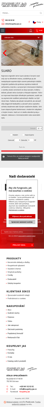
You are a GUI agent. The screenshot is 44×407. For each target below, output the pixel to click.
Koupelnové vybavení (16, 265)
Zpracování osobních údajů (18, 295)
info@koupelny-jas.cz (13, 24)
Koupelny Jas (24, 391)
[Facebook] (29, 22)
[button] (21, 63)
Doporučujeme (29, 135)
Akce (9, 310)
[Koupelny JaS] (22, 5)
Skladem (15, 135)
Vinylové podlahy (14, 272)
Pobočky (11, 350)
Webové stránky (12, 402)
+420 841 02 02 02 (26, 386)
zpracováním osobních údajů (26, 236)
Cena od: (11, 140)
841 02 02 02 (9, 20)
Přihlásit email (19, 245)
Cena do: (24, 140)
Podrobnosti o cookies (17, 298)
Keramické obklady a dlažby (19, 262)
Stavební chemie (14, 269)
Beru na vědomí (22, 236)
